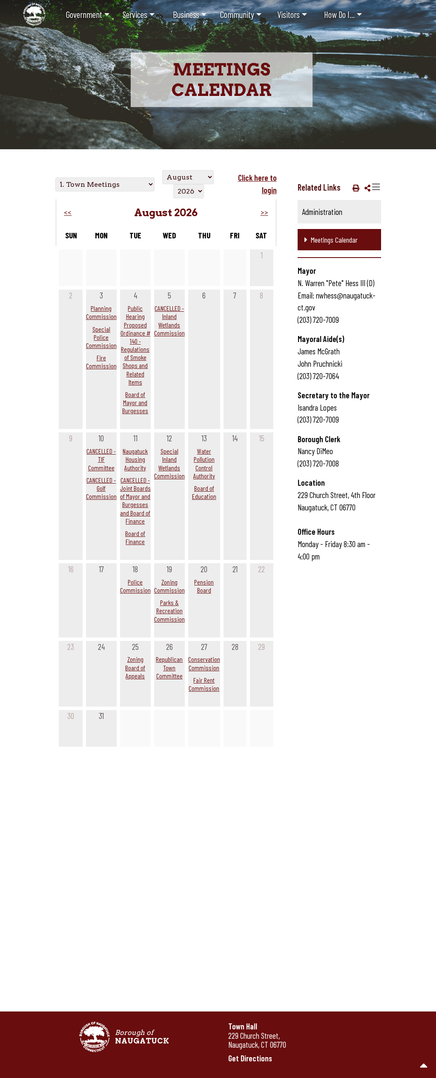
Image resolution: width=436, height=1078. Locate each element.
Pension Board (204, 586)
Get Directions (250, 1058)
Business (186, 14)
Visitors (288, 14)
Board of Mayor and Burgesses (135, 402)
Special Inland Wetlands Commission (169, 463)
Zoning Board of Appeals (135, 667)
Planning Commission (101, 312)
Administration (322, 212)
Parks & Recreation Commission (169, 610)
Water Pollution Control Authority (204, 463)
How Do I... (339, 14)
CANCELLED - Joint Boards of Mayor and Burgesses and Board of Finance (135, 500)
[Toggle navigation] (376, 187)
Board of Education (204, 492)
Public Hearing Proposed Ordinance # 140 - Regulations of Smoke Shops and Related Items (135, 345)
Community (237, 14)
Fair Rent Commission (204, 684)
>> (264, 213)
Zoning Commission (169, 586)
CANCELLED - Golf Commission (101, 488)
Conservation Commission (204, 663)
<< (68, 213)
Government (84, 14)
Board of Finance (135, 537)
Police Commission (135, 586)
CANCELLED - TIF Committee (101, 459)
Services (135, 14)
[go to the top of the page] (424, 1066)
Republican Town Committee (169, 667)
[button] (354, 187)
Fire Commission (101, 362)
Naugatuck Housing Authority (135, 459)
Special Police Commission (101, 337)
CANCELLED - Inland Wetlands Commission (169, 320)
